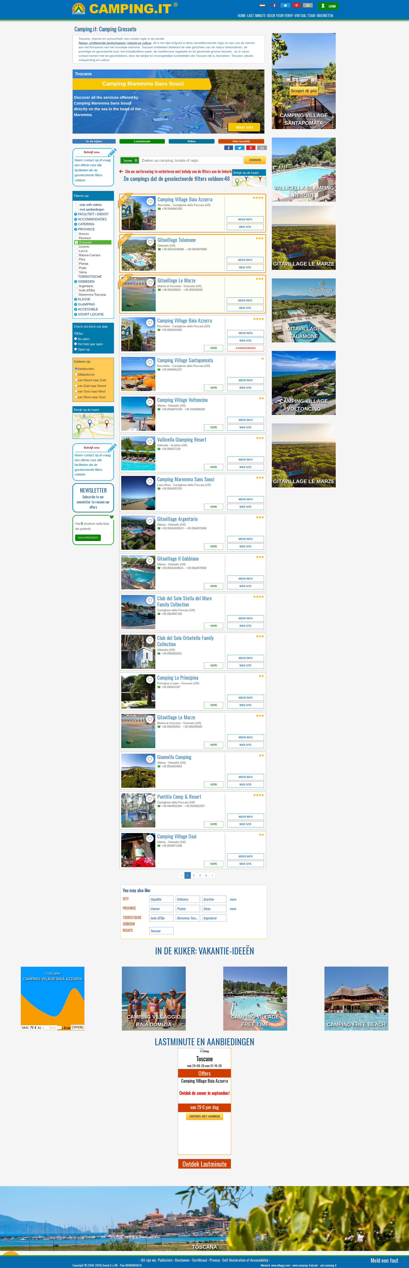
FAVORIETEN (325, 15)
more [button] (233, 908)
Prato (82, 268)
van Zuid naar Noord (92, 386)
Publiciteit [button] (165, 1260)
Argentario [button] (209, 917)
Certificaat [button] (199, 1260)
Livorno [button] (154, 908)
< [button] (181, 875)
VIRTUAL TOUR (305, 15)
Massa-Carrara (89, 255)
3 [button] (200, 875)
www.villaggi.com (280, 1265)
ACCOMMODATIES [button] (92, 219)
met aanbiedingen (92, 209)
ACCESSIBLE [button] (88, 309)
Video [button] (191, 141)
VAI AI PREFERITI (88, 537)
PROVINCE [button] (86, 229)
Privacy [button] (215, 1260)
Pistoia (83, 263)
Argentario (86, 286)
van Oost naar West (91, 391)
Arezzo (84, 234)
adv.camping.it (328, 1265)
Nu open (83, 339)
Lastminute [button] (142, 141)
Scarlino (208, 899)
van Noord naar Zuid (92, 380)
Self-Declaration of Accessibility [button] (245, 1260)
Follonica (182, 899)
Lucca (83, 251)
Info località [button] (241, 141)
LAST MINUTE (256, 15)
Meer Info (52, 1025)
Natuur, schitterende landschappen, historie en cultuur (115, 43)
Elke (80, 333)
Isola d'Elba (87, 290)
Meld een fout (384, 1260)
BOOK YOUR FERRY (280, 15)
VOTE (213, 348)
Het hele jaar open (90, 344)
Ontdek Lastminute (205, 1164)
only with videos (91, 204)
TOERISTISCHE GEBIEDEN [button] (90, 279)
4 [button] (206, 875)
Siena (83, 272)
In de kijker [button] (94, 141)
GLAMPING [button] (86, 304)
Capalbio (155, 899)
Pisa (82, 259)
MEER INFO (245, 219)
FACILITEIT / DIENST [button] (93, 214)
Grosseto (85, 242)
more (233, 899)
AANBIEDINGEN (246, 348)
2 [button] (193, 875)
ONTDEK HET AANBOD (204, 1116)
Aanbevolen (86, 369)
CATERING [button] (86, 224)
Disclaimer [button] (182, 1260)
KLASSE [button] (84, 299)
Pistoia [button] (181, 908)
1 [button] (187, 875)
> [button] (212, 875)
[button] (274, 5)
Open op (84, 349)
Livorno (84, 246)
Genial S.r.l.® (110, 1265)
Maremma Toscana (92, 294)
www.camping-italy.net (305, 1265)
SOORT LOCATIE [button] (91, 314)
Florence (85, 238)
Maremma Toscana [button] (188, 917)
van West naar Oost (91, 397)
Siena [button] (206, 908)
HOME (242, 15)
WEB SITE (245, 226)
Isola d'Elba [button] (157, 917)
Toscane (155, 930)
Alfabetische (86, 374)
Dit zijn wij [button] (148, 1260)
